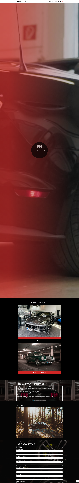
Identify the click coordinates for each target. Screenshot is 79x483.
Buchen (53, 1)
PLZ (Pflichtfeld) (18, 470)
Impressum (59, 1)
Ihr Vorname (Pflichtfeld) (19, 449)
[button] (17, 422)
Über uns (56, 1)
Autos (50, 1)
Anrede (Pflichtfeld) (19, 446)
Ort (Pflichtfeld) (18, 474)
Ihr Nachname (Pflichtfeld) (20, 453)
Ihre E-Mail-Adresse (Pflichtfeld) (21, 456)
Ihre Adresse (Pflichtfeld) (20, 467)
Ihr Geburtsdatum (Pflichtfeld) (20, 460)
